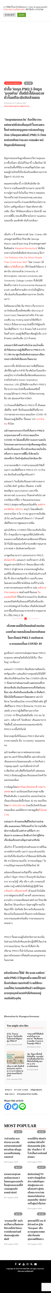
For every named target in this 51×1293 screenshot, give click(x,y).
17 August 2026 (11, 1197)
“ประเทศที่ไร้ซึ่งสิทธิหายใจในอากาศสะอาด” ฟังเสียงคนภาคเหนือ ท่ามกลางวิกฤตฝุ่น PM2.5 (35, 1038)
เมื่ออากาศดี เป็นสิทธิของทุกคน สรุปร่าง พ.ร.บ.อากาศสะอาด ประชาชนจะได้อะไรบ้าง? (15, 1071)
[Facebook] (7, 1106)
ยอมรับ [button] (21, 15)
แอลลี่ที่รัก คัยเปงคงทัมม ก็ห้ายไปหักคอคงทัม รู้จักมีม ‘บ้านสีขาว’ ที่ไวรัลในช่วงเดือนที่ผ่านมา (37, 1147)
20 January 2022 (15, 1079)
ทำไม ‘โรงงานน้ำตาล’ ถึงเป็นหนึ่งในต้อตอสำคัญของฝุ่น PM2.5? (14, 1037)
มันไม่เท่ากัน (10, 559)
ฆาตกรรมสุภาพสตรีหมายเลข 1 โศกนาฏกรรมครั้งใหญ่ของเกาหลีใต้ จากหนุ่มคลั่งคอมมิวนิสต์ (13, 1183)
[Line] (22, 1106)
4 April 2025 (33, 1069)
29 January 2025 (15, 1044)
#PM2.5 (8, 1090)
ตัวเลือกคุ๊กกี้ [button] (9, 15)
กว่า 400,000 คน (16, 805)
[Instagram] (27, 1264)
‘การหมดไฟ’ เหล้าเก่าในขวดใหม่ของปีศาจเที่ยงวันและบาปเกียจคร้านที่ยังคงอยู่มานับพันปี (13, 1230)
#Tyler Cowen (21, 1090)
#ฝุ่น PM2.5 (10, 1094)
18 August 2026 (11, 1162)
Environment (13, 83)
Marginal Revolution (25, 248)
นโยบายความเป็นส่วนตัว (25, 1271)
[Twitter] (15, 1106)
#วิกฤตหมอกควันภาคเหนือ (27, 1094)
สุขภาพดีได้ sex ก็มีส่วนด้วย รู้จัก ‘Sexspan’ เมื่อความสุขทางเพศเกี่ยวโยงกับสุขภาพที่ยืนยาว (37, 1230)
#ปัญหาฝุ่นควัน (36, 1090)
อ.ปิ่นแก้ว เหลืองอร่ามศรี (15, 890)
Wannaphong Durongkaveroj (16, 106)
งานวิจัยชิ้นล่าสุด (16, 266)
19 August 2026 (35, 1208)
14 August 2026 (35, 1244)
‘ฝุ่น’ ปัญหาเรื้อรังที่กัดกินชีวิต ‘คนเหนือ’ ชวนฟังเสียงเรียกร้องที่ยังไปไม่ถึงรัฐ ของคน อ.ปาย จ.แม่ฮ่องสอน (35, 1060)
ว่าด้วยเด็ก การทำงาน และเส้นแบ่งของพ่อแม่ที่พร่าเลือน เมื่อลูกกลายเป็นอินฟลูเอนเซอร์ (12, 1147)
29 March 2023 (34, 1047)
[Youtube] (23, 1264)
